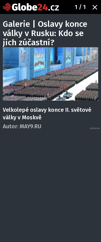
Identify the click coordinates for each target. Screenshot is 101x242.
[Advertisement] (50, 180)
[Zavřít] (94, 7)
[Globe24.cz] (31, 7)
